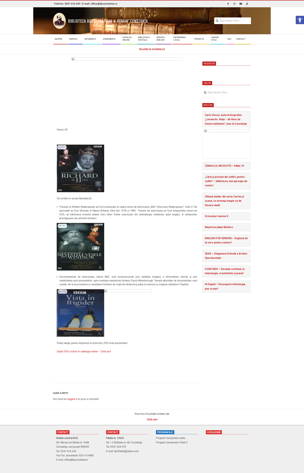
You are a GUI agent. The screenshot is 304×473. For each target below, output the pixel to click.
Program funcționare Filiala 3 (172, 442)
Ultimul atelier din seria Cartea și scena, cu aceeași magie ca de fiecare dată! (224, 201)
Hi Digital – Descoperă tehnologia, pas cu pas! (225, 286)
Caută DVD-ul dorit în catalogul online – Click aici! (84, 351)
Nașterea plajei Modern (219, 227)
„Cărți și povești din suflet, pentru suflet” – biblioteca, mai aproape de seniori (226, 181)
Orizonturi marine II (216, 216)
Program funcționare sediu (170, 438)
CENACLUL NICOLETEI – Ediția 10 (224, 165)
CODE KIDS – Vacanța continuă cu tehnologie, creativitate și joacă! (225, 271)
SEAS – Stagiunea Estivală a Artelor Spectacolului (226, 255)
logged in (72, 399)
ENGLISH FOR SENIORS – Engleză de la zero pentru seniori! (226, 240)
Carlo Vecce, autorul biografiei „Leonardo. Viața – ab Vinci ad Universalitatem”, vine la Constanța (226, 119)
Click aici (152, 419)
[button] (300, 20)
